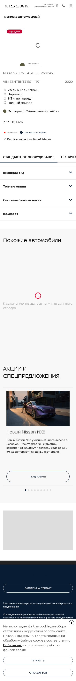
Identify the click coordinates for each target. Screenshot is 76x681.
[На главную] (16, 5)
